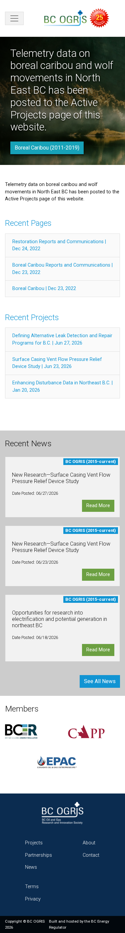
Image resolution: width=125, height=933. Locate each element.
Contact (91, 855)
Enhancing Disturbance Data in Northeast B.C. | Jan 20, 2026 (62, 386)
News (31, 867)
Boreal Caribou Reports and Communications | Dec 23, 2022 (62, 268)
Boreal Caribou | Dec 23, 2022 (44, 288)
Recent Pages (28, 223)
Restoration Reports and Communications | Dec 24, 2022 (59, 245)
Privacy (33, 899)
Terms (32, 887)
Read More (98, 505)
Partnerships (38, 855)
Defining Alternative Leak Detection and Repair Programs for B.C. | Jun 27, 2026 (62, 339)
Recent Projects (32, 317)
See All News (100, 681)
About (89, 843)
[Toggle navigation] (14, 18)
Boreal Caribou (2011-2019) (47, 148)
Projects (34, 843)
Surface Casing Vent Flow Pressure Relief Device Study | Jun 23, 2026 (57, 363)
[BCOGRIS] (79, 18)
